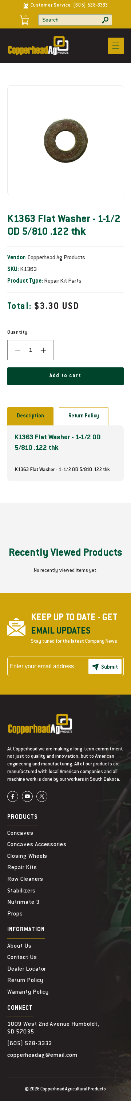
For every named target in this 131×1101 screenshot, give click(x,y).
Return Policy (83, 416)
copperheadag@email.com (42, 1055)
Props (15, 914)
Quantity (17, 333)
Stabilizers (21, 891)
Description (30, 416)
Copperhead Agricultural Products (73, 1089)
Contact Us (22, 957)
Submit (109, 667)
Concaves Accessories (37, 844)
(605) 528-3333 (90, 5)
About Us (19, 946)
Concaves (20, 833)
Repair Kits (22, 867)
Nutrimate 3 (23, 902)
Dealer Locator (26, 969)
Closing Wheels (27, 856)
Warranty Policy (28, 992)
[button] (116, 46)
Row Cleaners (25, 879)
